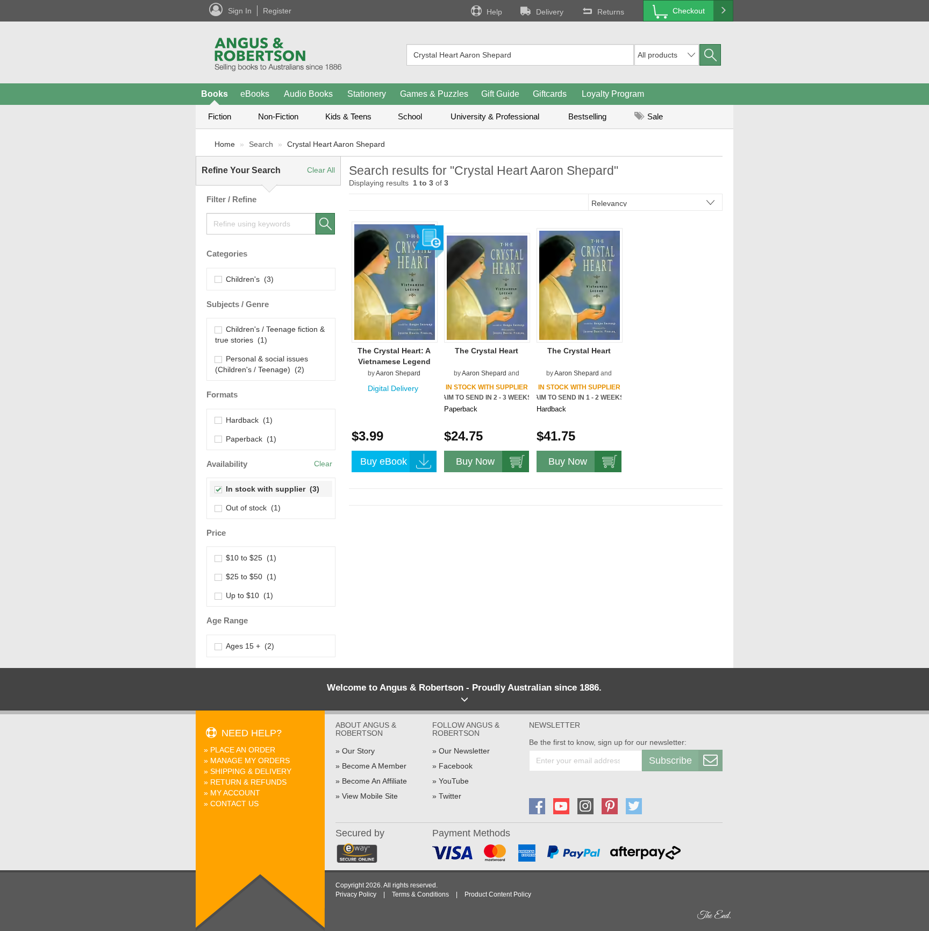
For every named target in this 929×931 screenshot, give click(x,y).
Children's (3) (247, 279)
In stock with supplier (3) (270, 489)
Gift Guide (500, 93)
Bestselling (587, 116)
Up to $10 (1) (247, 595)
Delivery (549, 12)
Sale (654, 116)
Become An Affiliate (374, 781)
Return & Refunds (248, 782)
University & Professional (495, 116)
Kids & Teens (348, 116)
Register (277, 10)
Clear (323, 463)
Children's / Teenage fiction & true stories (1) (270, 334)
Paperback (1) (248, 439)
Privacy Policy (355, 894)
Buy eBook (383, 461)
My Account (235, 792)
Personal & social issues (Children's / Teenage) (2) (261, 364)
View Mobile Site (370, 796)
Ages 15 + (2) (247, 646)
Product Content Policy (497, 894)
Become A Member (374, 766)
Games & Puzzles (434, 93)
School (410, 116)
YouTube (454, 781)
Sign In (240, 10)
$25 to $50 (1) (248, 576)
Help (494, 12)
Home (225, 144)
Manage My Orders (250, 760)
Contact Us (234, 803)
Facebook (456, 766)
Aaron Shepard (398, 373)
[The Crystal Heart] (487, 287)
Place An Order (242, 749)
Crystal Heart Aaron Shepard (336, 144)
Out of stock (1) (251, 507)
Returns (610, 12)
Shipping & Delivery (250, 771)
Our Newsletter (464, 751)
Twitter (450, 796)
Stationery (366, 93)
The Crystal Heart (486, 350)
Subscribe (670, 760)
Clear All (321, 170)
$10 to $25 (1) (248, 557)
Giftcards (550, 93)
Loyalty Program (613, 93)
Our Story (358, 751)
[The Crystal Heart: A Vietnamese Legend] (394, 282)
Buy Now (475, 461)
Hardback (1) (247, 420)
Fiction (219, 116)
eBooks (254, 93)
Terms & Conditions (420, 894)
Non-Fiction (278, 116)
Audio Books (308, 93)
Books (214, 93)
